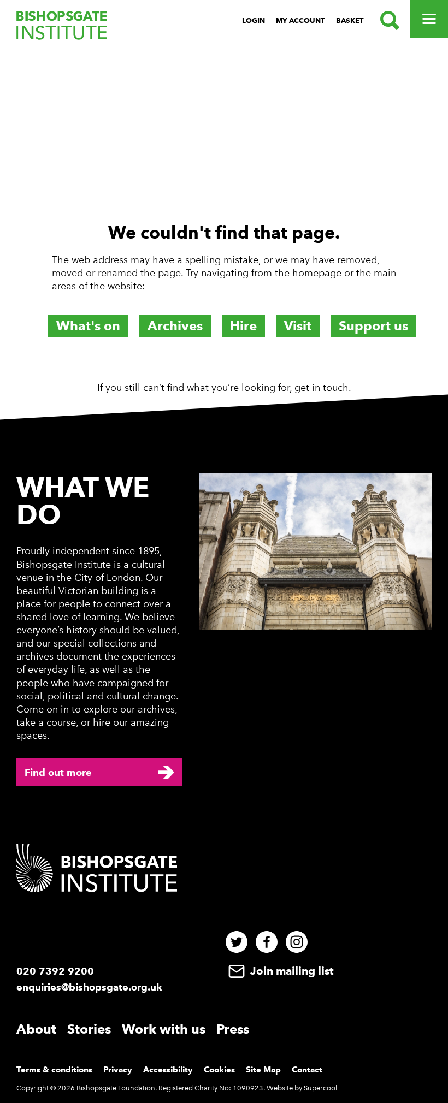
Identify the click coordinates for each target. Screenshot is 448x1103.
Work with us (163, 1029)
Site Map (263, 1070)
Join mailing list (290, 970)
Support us (373, 326)
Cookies (219, 1070)
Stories (89, 1029)
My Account (300, 20)
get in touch (321, 388)
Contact (307, 1070)
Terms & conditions (54, 1070)
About (36, 1029)
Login (253, 20)
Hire (243, 326)
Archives (175, 326)
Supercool (320, 1088)
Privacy (117, 1070)
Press (232, 1029)
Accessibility (168, 1070)
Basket (350, 20)
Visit (297, 326)
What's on (88, 326)
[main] (224, 225)
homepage (316, 273)
